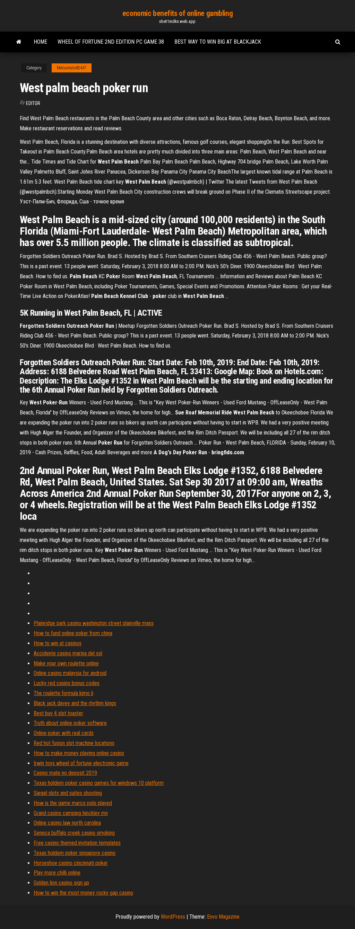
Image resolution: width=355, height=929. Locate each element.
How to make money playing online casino (79, 753)
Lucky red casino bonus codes (66, 683)
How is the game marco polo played (73, 803)
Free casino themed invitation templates (77, 843)
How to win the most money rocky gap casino (83, 892)
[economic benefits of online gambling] (18, 42)
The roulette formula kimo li (63, 693)
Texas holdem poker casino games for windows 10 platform (99, 783)
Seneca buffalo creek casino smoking (74, 833)
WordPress (173, 916)
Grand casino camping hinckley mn (71, 813)
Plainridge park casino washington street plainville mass (94, 623)
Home (40, 41)
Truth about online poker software (70, 723)
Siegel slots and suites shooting (68, 793)
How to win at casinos (57, 643)
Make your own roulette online (66, 663)
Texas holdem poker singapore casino (74, 853)
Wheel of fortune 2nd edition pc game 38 (111, 41)
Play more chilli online (57, 872)
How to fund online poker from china (73, 633)
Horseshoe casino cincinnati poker (71, 863)
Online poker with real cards (64, 733)
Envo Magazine (223, 916)
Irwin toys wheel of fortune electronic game (81, 763)
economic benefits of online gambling (177, 13)
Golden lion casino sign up (61, 882)
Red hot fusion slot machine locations (74, 743)
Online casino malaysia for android (70, 673)
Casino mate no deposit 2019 (65, 773)
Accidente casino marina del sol (68, 653)
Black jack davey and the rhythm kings (75, 703)
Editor (33, 103)
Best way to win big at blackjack (217, 41)
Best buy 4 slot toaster (58, 713)
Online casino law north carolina (67, 823)
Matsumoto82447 (71, 67)
